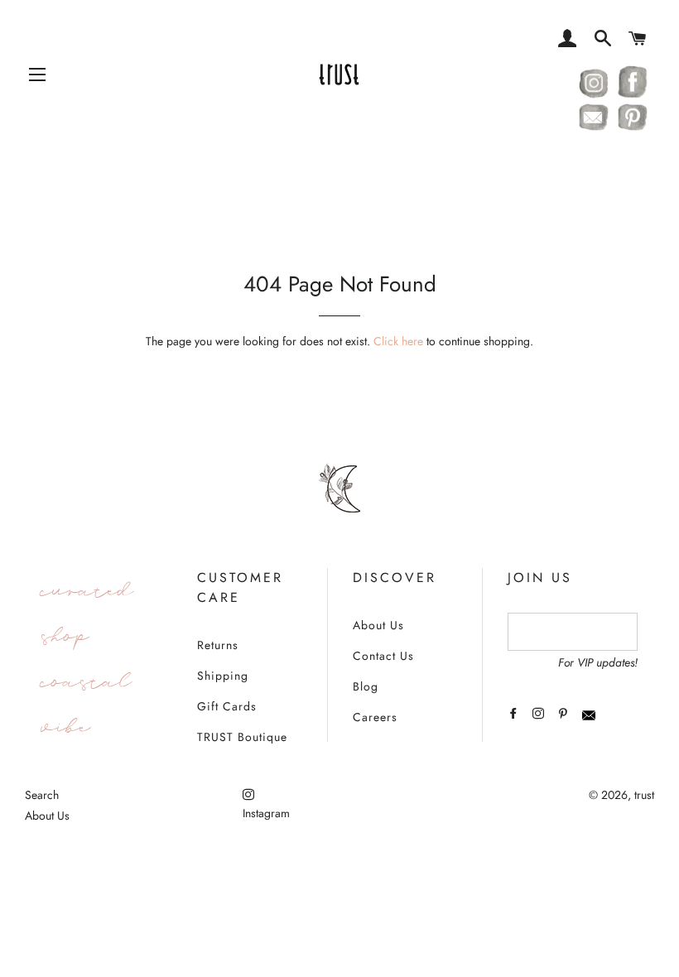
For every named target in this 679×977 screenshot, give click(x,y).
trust (644, 795)
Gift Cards (227, 706)
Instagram (266, 813)
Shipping (222, 675)
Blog (365, 686)
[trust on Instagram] (539, 713)
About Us (378, 625)
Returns (217, 645)
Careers (375, 717)
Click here (398, 341)
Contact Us (383, 655)
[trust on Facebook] (515, 713)
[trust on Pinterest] (564, 713)
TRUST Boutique (242, 737)
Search (42, 795)
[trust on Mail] (590, 713)
